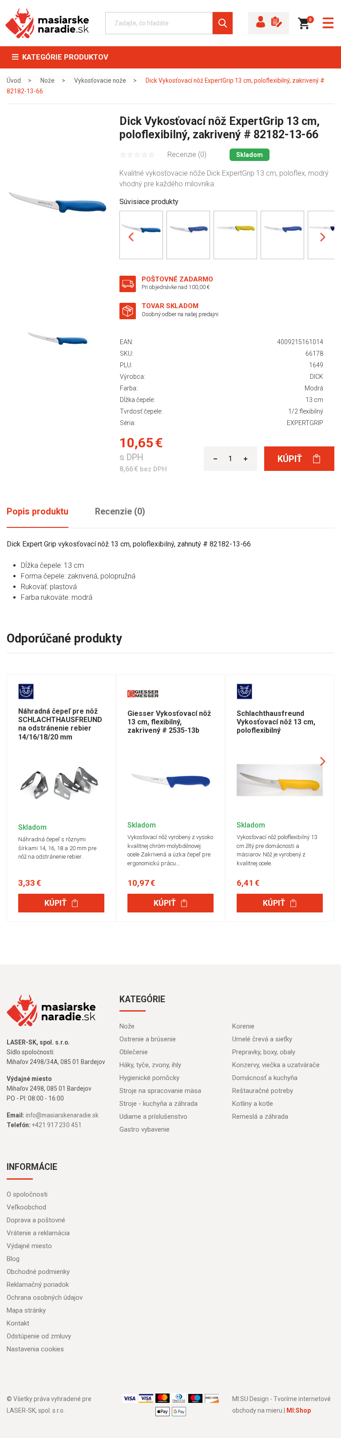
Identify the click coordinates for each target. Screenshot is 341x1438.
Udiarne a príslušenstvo (153, 1117)
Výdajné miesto (29, 1246)
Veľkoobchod (26, 1207)
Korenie (243, 1026)
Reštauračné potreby (262, 1091)
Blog (13, 1259)
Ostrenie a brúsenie (147, 1039)
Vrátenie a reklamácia (38, 1233)
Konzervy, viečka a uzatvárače (276, 1065)
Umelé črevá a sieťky (262, 1039)
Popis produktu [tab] (37, 511)
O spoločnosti (27, 1194)
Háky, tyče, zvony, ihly (150, 1065)
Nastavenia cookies (35, 1349)
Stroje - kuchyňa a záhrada (158, 1104)
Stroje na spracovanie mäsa (160, 1091)
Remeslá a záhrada (260, 1117)
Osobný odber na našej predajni (180, 314)
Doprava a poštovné (36, 1220)
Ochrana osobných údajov (45, 1297)
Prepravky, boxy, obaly (263, 1052)
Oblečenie (133, 1052)
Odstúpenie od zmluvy (39, 1336)
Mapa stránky (26, 1310)
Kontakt (18, 1323)
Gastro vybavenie (144, 1129)
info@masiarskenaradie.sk (62, 1115)
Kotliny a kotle (252, 1104)
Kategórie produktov (63, 57)
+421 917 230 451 (57, 1125)
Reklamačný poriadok (38, 1285)
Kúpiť (291, 459)
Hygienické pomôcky (149, 1078)
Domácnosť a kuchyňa (264, 1078)
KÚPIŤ (55, 903)
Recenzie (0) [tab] (120, 511)
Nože (127, 1026)
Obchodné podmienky (38, 1272)
